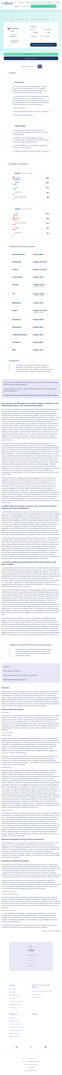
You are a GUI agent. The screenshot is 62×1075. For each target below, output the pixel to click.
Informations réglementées (15, 1030)
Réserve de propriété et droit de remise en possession (20, 675)
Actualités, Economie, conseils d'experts (41, 986)
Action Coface (12, 1018)
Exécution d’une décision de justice (14, 679)
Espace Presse (35, 994)
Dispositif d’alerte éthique (31, 1064)
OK (40, 66)
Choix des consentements (31, 1070)
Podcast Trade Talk (36, 997)
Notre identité (12, 998)
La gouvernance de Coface (15, 1001)
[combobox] (28, 67)
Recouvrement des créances (12, 671)
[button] (16, 2)
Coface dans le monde (14, 995)
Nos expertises (12, 992)
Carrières (34, 1014)
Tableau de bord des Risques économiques (42, 991)
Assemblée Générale (14, 1021)
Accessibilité (31, 1067)
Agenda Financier (13, 1033)
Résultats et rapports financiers (16, 1027)
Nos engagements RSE (14, 1004)
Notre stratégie (12, 989)
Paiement (6, 666)
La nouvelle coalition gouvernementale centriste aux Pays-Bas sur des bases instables (30, 395)
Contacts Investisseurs (14, 1036)
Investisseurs (13, 1014)
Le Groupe (12, 985)
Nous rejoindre (12, 1007)
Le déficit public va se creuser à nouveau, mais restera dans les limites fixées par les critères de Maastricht (30, 390)
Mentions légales (31, 1058)
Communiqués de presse (15, 1024)
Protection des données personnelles (31, 1061)
